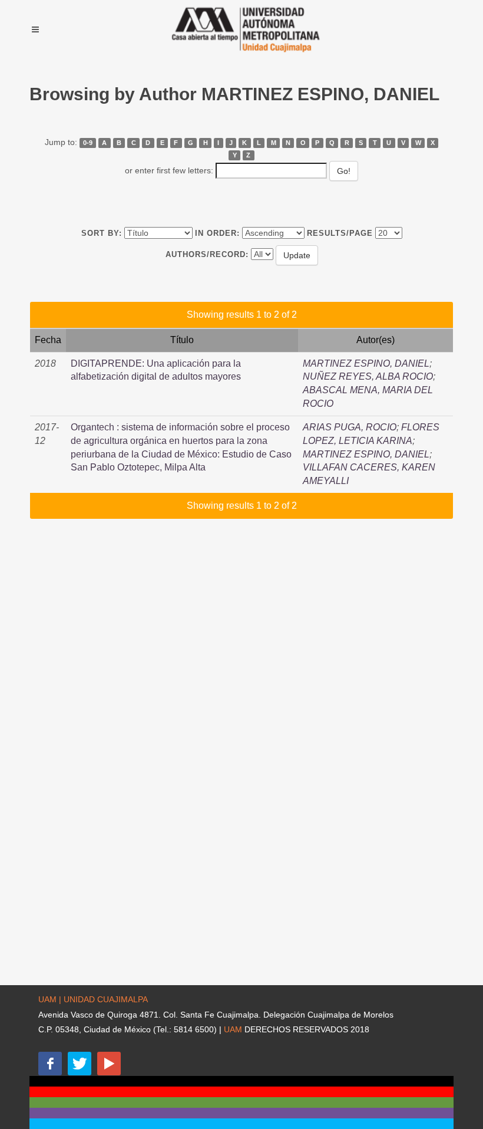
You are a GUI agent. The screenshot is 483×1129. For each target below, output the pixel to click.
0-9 (87, 142)
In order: (217, 233)
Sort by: (101, 233)
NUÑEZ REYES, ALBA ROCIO (368, 376)
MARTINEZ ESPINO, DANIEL (366, 363)
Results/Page (340, 233)
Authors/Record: (207, 254)
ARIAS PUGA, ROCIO (349, 427)
